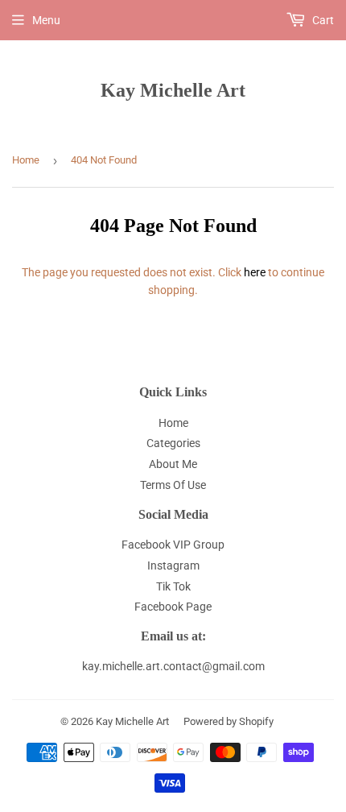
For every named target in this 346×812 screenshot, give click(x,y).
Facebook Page (173, 606)
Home (25, 160)
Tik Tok (173, 586)
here (255, 272)
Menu (46, 20)
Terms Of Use (173, 484)
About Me (173, 464)
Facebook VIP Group (173, 544)
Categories (173, 443)
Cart (322, 20)
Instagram (173, 565)
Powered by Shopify (228, 721)
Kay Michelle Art (173, 90)
